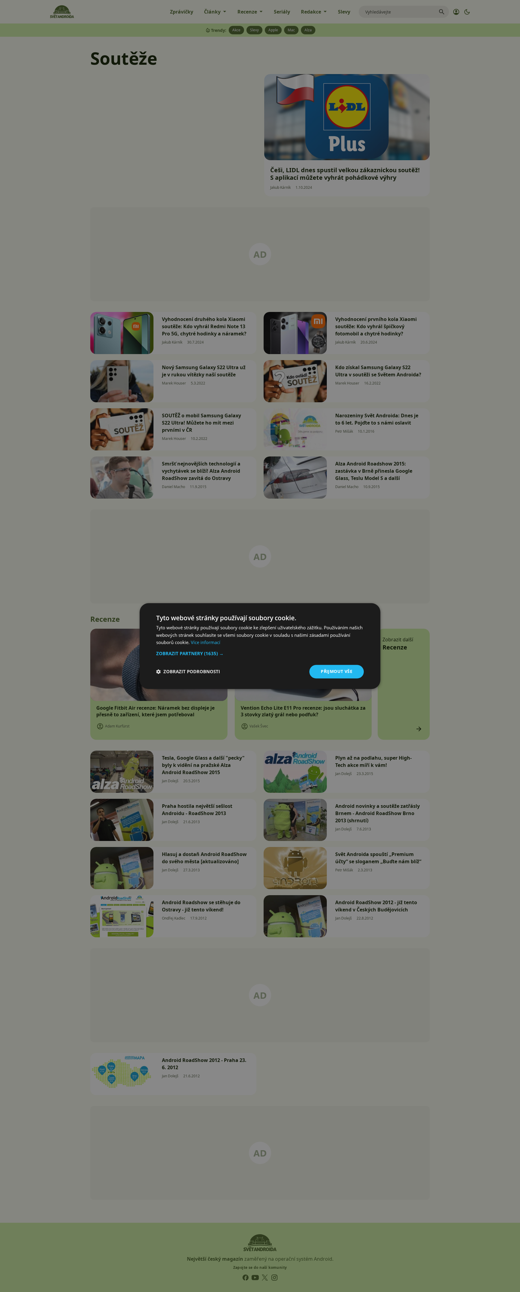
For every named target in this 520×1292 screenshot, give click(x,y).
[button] (260, 653)
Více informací (205, 643)
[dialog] (260, 646)
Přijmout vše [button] (336, 671)
